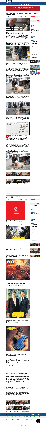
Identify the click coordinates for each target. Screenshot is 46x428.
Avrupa (19, 4)
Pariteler (30, 416)
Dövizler (23, 420)
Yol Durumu (33, 416)
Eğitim (25, 4)
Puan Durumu (23, 416)
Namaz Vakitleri (11, 416)
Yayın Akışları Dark (13, 420)
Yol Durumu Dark (8, 420)
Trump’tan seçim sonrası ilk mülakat (18, 2)
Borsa (7, 416)
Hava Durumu (18, 416)
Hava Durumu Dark (8, 419)
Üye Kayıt (31, 420)
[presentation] (8, 3)
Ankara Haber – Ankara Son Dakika (9, 196)
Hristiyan (10, 398)
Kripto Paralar (38, 416)
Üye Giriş (31, 419)
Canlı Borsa (18, 419)
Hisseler (27, 416)
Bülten (21, 4)
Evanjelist (8, 398)
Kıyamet (16, 398)
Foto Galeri (27, 419)
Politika (29, 4)
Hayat (26, 4)
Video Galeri (27, 420)
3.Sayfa (17, 4)
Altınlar (22, 419)
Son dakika (33, 2)
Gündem (14, 196)
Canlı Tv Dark (13, 419)
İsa (12, 398)
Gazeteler (15, 416)
